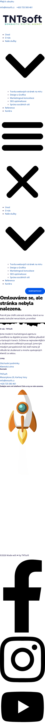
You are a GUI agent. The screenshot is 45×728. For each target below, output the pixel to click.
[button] (22, 159)
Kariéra (8, 111)
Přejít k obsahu (7, 1)
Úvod (7, 34)
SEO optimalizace (18, 101)
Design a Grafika (18, 94)
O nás (7, 37)
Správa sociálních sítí (20, 104)
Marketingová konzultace (22, 98)
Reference (10, 107)
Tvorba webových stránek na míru (26, 91)
